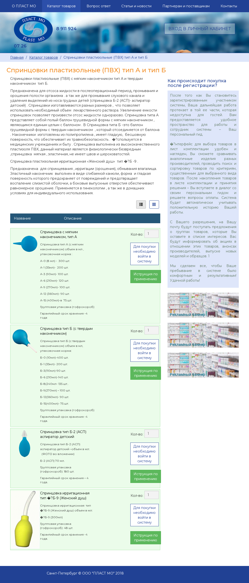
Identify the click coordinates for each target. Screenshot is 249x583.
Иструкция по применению (145, 276)
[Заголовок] (203, 305)
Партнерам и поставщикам (186, 6)
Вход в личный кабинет (200, 28)
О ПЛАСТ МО (24, 6)
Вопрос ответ (99, 6)
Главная (17, 57)
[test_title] (203, 365)
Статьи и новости (136, 6)
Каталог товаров (61, 6)
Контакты (229, 6)
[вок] (203, 335)
